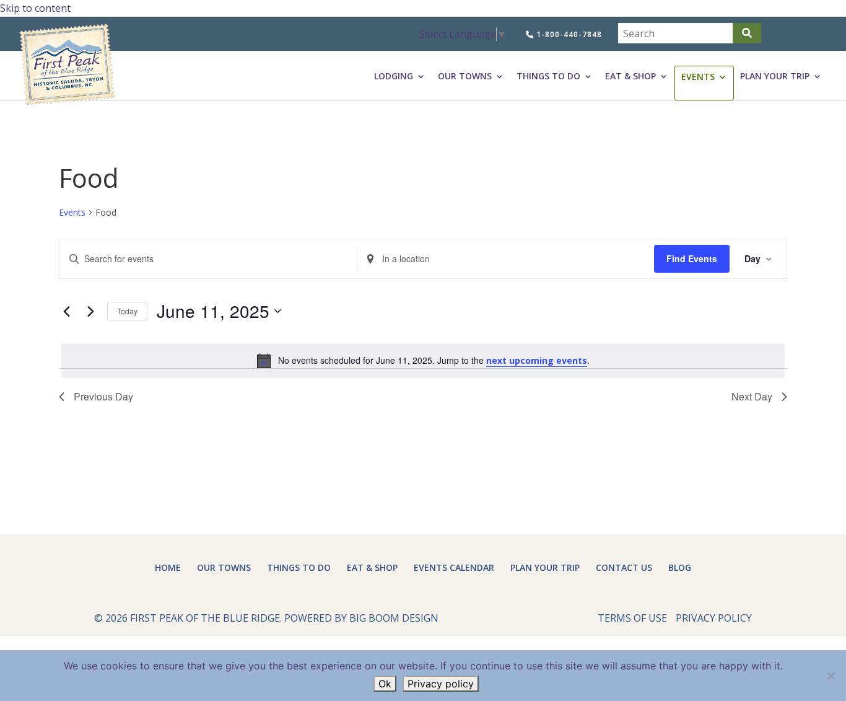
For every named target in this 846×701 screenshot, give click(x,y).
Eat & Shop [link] (630, 76)
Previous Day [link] (103, 396)
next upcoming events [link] (536, 360)
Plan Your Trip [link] (774, 76)
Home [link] (168, 567)
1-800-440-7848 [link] (568, 34)
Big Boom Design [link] (393, 618)
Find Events (691, 258)
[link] (463, 34)
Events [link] (698, 77)
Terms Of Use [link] (632, 618)
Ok (384, 683)
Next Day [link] (751, 396)
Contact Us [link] (624, 567)
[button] (747, 33)
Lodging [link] (393, 76)
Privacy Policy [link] (714, 618)
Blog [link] (679, 567)
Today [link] (127, 311)
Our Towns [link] (465, 76)
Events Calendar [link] (454, 567)
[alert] (423, 360)
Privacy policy (441, 683)
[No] (830, 675)
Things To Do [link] (548, 76)
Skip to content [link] (35, 8)
